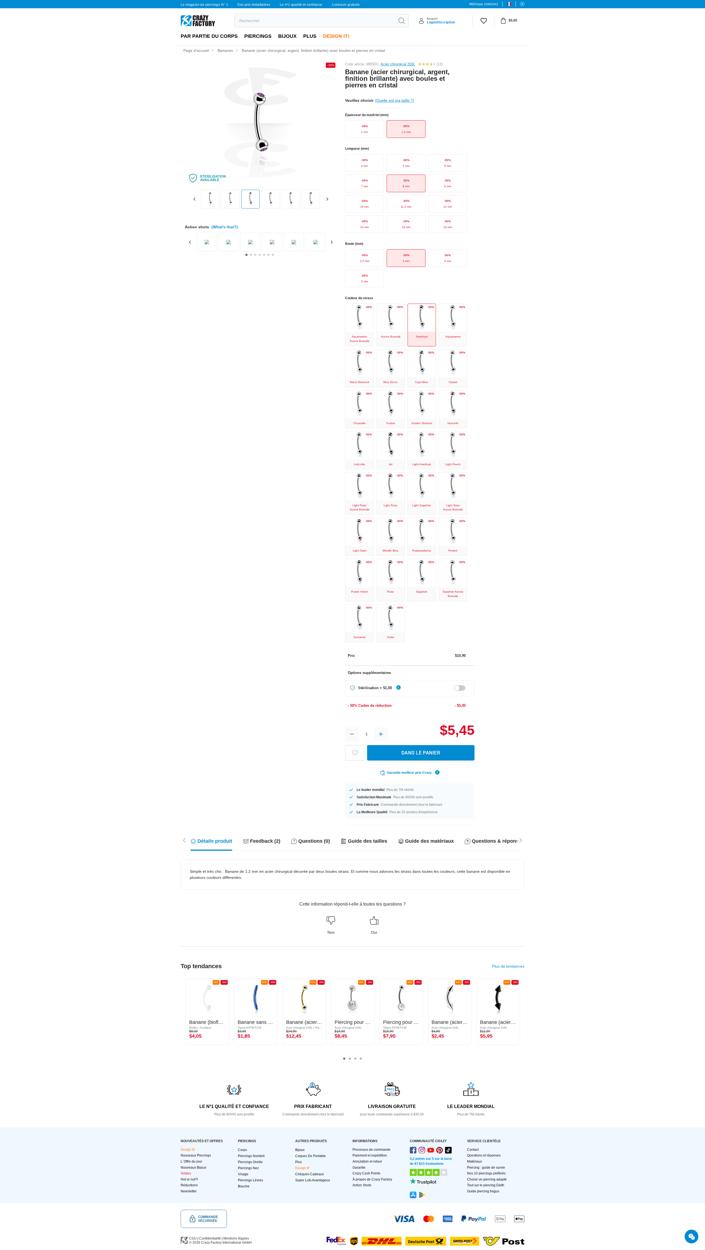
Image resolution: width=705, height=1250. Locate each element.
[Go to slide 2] (251, 255)
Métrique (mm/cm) (483, 4)
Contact (473, 1150)
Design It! (336, 36)
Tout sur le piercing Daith (485, 1185)
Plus (309, 36)
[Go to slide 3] (255, 255)
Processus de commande (371, 1150)
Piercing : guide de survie (486, 1167)
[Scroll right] (184, 840)
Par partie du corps (209, 36)
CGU (193, 1238)
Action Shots (361, 1185)
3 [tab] (355, 1058)
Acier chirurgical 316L (398, 64)
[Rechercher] (401, 20)
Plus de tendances (508, 966)
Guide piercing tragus (483, 1191)
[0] (483, 20)
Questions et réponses (484, 1155)
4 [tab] (361, 1058)
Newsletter (189, 1191)
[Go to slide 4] (260, 255)
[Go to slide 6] (268, 255)
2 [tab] (349, 1058)
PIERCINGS (258, 36)
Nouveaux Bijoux (193, 1167)
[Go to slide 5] (264, 255)
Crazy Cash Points (366, 1173)
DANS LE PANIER (421, 753)
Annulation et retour (367, 1161)
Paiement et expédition (369, 1155)
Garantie (358, 1167)
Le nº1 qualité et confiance (301, 5)
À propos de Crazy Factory (372, 1179)
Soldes (186, 1173)
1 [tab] (344, 1058)
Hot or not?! (189, 1179)
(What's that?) (225, 227)
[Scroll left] (520, 840)
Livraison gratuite (346, 5)
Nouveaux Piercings (196, 1155)
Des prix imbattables (253, 5)
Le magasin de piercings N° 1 (204, 5)
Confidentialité (210, 1238)
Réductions (189, 1185)
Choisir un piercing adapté (487, 1179)
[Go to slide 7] (273, 255)
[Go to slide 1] (246, 255)
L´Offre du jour (191, 1161)
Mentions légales (236, 1238)
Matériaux (474, 1161)
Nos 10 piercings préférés (486, 1173)
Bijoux (287, 36)
